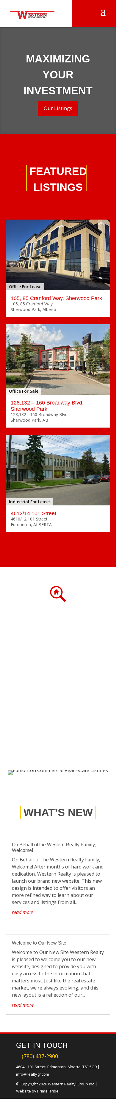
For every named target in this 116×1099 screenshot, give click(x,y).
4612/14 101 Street (33, 513)
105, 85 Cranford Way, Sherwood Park (56, 298)
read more (23, 912)
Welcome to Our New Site (39, 942)
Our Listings (58, 108)
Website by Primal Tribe (37, 1091)
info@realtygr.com (32, 1074)
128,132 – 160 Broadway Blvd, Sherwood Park (47, 406)
